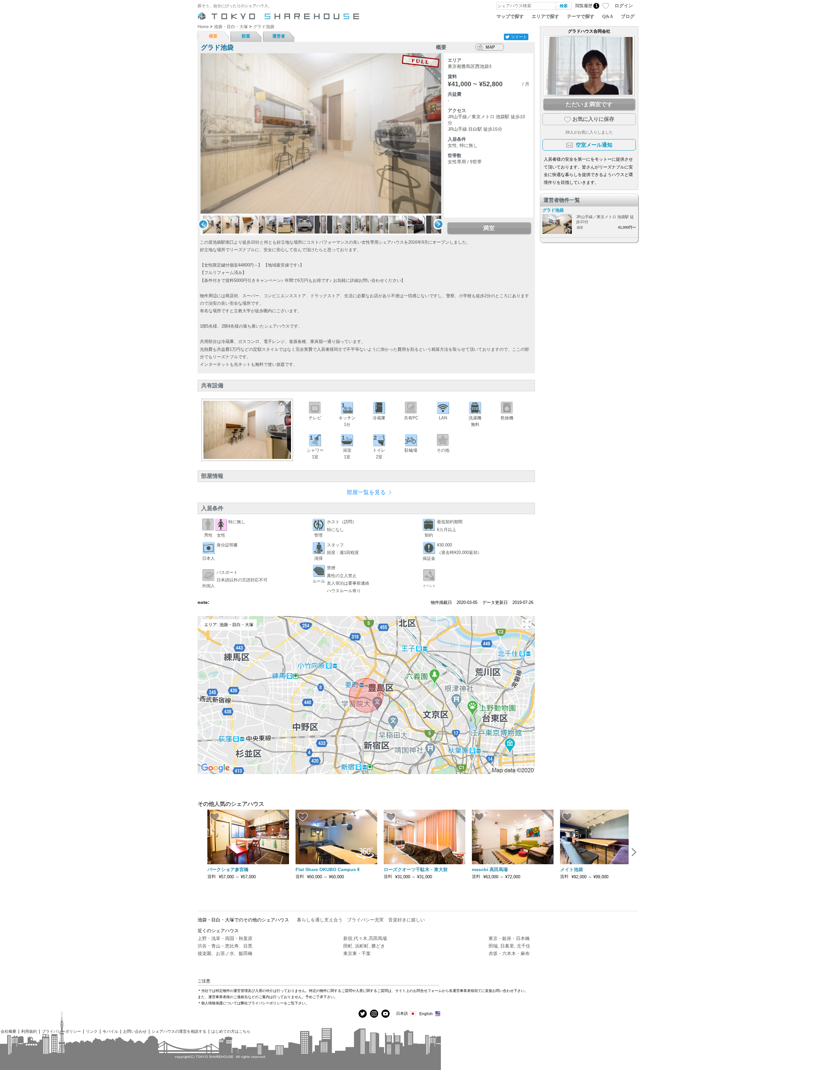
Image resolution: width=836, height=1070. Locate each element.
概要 (213, 36)
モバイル (110, 1031)
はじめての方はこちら (230, 1031)
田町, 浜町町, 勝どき (364, 945)
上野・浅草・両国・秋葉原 (225, 938)
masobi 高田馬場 (490, 869)
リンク (92, 1031)
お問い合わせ (135, 1031)
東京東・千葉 (357, 953)
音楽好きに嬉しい (406, 919)
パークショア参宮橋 (228, 869)
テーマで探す (580, 16)
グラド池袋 (553, 210)
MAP (490, 47)
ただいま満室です (589, 104)
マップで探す (510, 16)
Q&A (607, 16)
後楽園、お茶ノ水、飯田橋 (225, 953)
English (426, 1014)
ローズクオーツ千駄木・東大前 (416, 869)
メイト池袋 (571, 869)
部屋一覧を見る (366, 492)
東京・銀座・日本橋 (509, 938)
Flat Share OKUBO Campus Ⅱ (328, 869)
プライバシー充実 (365, 919)
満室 (489, 228)
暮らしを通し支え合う (320, 919)
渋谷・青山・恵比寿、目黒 (225, 945)
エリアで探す (545, 16)
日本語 (402, 1013)
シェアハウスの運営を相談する (179, 1031)
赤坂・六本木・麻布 (509, 953)
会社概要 (8, 1031)
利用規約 (29, 1031)
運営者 (278, 36)
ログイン (624, 5)
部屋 (246, 36)
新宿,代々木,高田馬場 (365, 938)
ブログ (628, 16)
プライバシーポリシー (61, 1031)
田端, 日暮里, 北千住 (509, 945)
